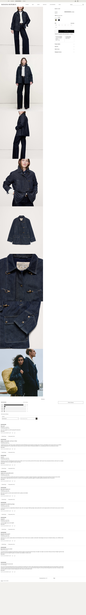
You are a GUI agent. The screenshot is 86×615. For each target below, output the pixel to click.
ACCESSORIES (52, 4)
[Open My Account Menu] (75, 1)
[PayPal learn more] (69, 34)
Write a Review (71, 402)
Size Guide (72, 23)
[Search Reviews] (36, 419)
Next (54, 578)
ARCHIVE (44, 4)
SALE (60, 4)
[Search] (83, 4)
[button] (21, 201)
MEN (33, 4)
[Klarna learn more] (73, 34)
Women (2, 580)
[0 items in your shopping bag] (78, 1)
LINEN (38, 4)
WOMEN (27, 4)
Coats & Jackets (6, 580)
